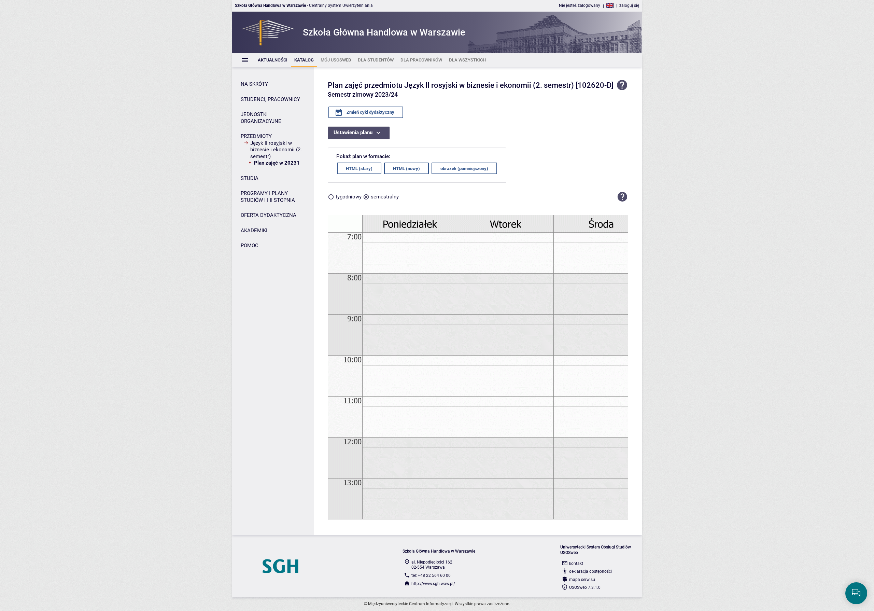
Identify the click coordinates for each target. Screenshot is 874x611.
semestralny (385, 197)
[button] (622, 197)
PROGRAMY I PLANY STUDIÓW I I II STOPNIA (268, 196)
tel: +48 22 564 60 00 (431, 575)
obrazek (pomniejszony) (464, 168)
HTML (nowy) (406, 168)
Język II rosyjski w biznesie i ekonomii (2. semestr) (276, 149)
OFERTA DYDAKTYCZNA (268, 215)
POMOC (249, 245)
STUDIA (249, 178)
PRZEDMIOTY (256, 136)
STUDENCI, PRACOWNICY (270, 99)
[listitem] (272, 60)
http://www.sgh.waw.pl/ (433, 583)
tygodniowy (349, 197)
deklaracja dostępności (590, 571)
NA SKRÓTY (254, 84)
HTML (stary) (359, 168)
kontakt (576, 563)
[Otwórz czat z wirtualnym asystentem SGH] (856, 593)
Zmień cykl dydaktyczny (370, 112)
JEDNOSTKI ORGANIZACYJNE (261, 117)
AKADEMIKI (254, 230)
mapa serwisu (582, 579)
